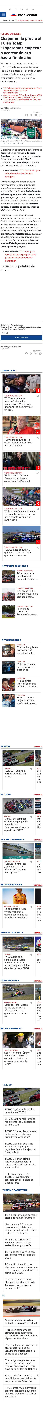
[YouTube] (22, 9)
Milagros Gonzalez (12, 108)
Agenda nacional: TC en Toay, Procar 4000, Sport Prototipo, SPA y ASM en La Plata (22, 96)
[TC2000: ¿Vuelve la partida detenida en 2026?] (21, 1097)
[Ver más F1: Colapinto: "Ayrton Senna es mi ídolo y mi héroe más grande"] (8, 684)
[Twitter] (16, 9)
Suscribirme (21, 337)
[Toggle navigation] (3, 14)
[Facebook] (10, 9)
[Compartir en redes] (38, 396)
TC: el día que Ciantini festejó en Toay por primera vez (22, 100)
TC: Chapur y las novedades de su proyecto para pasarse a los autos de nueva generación (20, 256)
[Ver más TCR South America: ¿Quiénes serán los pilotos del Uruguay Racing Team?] (18, 851)
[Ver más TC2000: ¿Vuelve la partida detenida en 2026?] (18, 758)
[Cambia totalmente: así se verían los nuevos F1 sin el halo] (21, 1308)
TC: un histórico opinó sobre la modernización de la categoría (22, 173)
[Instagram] (27, 9)
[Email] (33, 9)
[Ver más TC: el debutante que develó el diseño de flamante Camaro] (8, 576)
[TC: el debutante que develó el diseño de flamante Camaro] (21, 1203)
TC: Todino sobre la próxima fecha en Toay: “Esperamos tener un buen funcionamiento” (22, 90)
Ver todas (38, 747)
